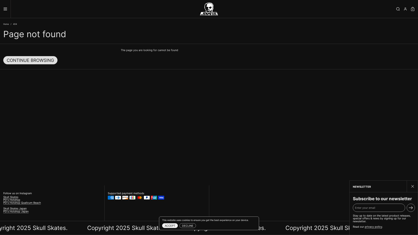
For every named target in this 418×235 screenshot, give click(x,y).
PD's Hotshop (11, 199)
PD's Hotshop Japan (16, 211)
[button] (398, 9)
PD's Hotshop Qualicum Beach (22, 202)
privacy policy (373, 226)
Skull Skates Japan (15, 208)
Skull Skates (10, 197)
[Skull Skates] (209, 9)
